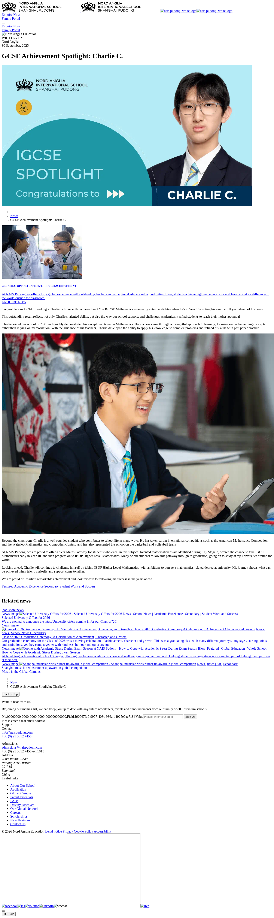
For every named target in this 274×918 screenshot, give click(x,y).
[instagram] (21, 906)
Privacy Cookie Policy (78, 831)
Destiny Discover (22, 805)
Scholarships (18, 816)
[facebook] (10, 906)
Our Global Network (24, 808)
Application (18, 789)
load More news (13, 610)
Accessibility (102, 831)
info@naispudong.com (17, 732)
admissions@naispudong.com (22, 747)
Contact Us (17, 824)
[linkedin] (46, 906)
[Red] (144, 906)
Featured (7, 586)
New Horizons (20, 820)
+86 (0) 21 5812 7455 (16, 736)
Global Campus (20, 793)
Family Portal (11, 18)
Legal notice (53, 831)
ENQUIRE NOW (14, 302)
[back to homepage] (117, 11)
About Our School (22, 785)
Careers (15, 812)
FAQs (14, 801)
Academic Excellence (28, 586)
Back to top (10, 694)
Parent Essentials (21, 797)
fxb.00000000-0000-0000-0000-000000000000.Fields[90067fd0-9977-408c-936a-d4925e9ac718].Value (72, 716)
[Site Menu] (3, 23)
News (14, 216)
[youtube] (32, 906)
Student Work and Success (77, 586)
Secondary (51, 586)
